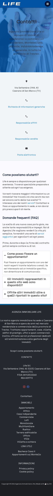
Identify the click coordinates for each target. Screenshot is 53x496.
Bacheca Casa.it (26, 451)
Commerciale (26, 417)
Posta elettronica (26, 155)
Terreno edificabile (26, 432)
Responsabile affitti (26, 123)
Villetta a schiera (26, 442)
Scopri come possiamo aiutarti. (26, 351)
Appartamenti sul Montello (26, 454)
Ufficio (26, 435)
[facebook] (28, 386)
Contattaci (26, 396)
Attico (26, 411)
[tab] (26, 263)
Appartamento (26, 408)
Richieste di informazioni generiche (26, 107)
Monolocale (26, 423)
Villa (26, 439)
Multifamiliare (26, 426)
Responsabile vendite (26, 139)
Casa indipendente (26, 414)
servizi (31, 203)
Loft (26, 420)
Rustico (26, 429)
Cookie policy (26, 471)
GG (50, 484)
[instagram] (24, 386)
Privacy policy (26, 468)
